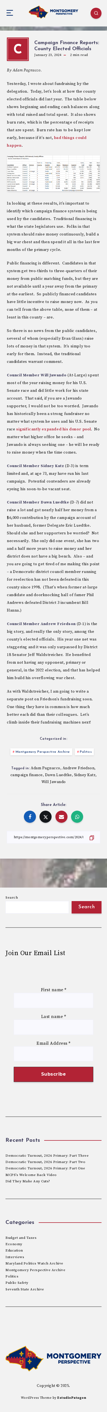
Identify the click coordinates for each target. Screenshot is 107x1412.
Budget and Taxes (20, 1238)
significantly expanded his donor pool (53, 429)
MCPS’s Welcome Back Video (31, 1175)
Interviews (14, 1257)
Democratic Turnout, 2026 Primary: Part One (45, 1168)
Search (11, 897)
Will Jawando (53, 781)
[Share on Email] (61, 817)
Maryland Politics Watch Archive (34, 1263)
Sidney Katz (85, 775)
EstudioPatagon (71, 1398)
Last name (53, 1016)
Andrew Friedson (79, 768)
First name (53, 990)
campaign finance (26, 775)
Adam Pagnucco (45, 768)
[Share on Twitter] (46, 817)
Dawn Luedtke (58, 775)
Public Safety (17, 1282)
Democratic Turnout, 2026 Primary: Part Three (47, 1155)
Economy (13, 1244)
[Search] (96, 13)
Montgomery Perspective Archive (43, 752)
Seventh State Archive (24, 1289)
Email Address (53, 1043)
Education (14, 1250)
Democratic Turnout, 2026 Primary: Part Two (45, 1162)
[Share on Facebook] (30, 817)
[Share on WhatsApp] (77, 817)
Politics (86, 752)
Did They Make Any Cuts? (27, 1181)
